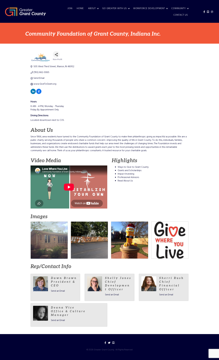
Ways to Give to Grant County (133, 167)
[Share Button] (56, 54)
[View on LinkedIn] (33, 93)
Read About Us (125, 181)
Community (178, 8)
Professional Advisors (128, 177)
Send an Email (58, 291)
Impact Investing (126, 174)
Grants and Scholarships (129, 170)
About (92, 8)
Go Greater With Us (114, 8)
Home (80, 8)
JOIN (69, 8)
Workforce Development (149, 8)
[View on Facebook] (38, 93)
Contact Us (180, 15)
